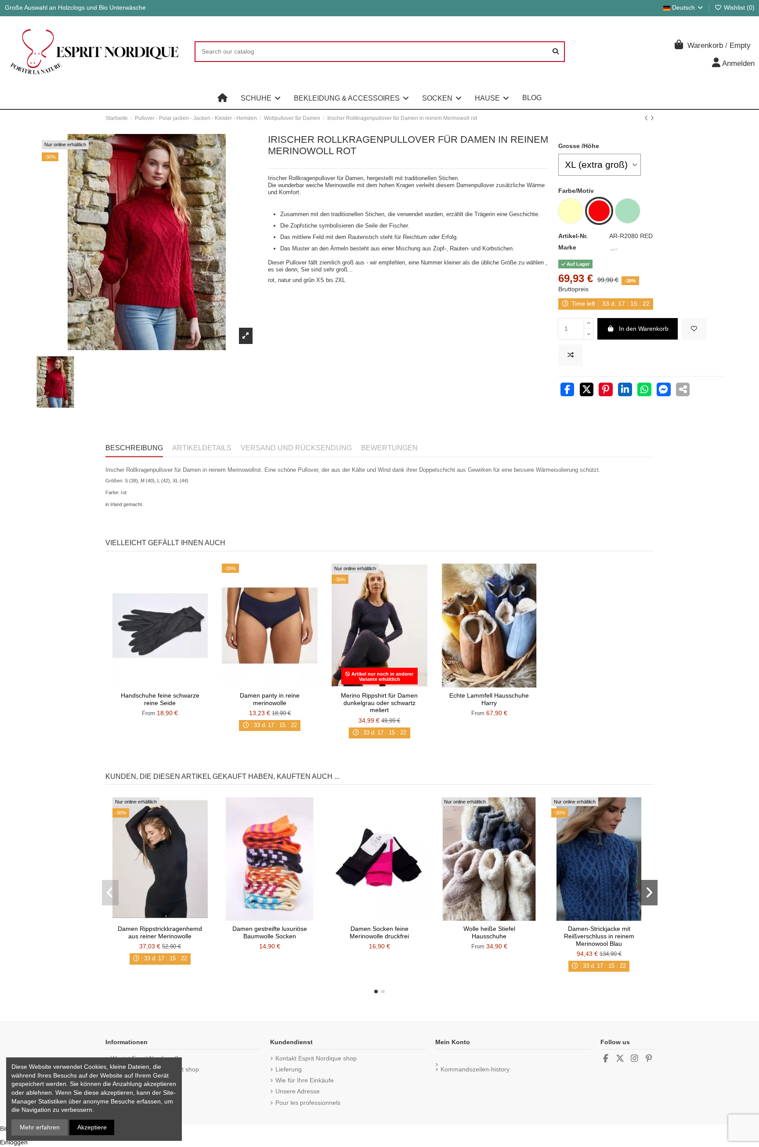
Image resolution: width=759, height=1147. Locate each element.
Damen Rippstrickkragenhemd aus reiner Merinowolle (160, 932)
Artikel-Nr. (573, 235)
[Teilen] (567, 390)
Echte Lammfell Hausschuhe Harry (489, 699)
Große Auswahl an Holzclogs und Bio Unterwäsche (75, 7)
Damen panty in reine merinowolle (270, 699)
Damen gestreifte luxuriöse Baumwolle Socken (269, 932)
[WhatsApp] (644, 390)
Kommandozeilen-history (475, 1069)
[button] (260, 98)
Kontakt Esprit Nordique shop (316, 1058)
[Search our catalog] (555, 51)
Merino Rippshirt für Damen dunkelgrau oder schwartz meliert (379, 703)
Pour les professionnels (307, 1102)
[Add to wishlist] (694, 329)
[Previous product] (647, 118)
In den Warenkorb (644, 328)
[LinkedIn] (625, 390)
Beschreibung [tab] (134, 448)
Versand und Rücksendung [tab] (296, 448)
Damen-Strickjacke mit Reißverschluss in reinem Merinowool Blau (599, 936)
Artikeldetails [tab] (201, 448)
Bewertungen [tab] (389, 448)
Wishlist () (738, 7)
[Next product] (652, 118)
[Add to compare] (570, 355)
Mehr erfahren (40, 1127)
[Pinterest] (606, 390)
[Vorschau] (172, 684)
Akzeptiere (92, 1127)
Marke (567, 247)
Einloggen (14, 1142)
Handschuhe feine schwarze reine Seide (160, 699)
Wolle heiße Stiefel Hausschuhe (489, 932)
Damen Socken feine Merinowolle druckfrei (379, 932)
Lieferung (288, 1069)
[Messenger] (664, 390)
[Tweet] (587, 390)
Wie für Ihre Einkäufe (304, 1080)
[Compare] (159, 684)
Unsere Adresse (297, 1091)
